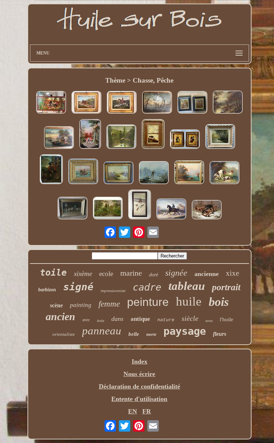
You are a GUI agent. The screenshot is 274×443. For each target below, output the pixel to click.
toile (53, 272)
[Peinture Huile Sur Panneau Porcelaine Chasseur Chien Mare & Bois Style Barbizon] (90, 134)
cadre (147, 287)
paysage (184, 331)
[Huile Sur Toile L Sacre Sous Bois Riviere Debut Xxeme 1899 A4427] (121, 137)
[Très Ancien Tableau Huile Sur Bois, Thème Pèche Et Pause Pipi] (157, 103)
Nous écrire (139, 373)
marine (131, 273)
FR (146, 411)
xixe (232, 273)
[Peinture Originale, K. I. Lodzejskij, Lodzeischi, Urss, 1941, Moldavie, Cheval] (139, 205)
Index (139, 361)
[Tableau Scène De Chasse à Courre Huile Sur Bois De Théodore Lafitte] (72, 209)
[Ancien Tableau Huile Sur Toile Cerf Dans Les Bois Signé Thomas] (227, 103)
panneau (101, 330)
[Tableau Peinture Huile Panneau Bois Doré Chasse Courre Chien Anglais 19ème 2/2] (86, 103)
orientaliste (63, 334)
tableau (186, 286)
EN (132, 411)
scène (56, 305)
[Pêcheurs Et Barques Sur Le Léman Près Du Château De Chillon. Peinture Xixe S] (189, 173)
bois (219, 301)
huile (189, 301)
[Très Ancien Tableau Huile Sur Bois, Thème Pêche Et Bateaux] (59, 138)
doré (153, 274)
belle (133, 334)
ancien (60, 316)
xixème (83, 273)
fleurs (219, 334)
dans (117, 318)
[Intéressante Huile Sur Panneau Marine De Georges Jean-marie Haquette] (83, 172)
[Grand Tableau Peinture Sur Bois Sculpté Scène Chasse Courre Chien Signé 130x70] (51, 103)
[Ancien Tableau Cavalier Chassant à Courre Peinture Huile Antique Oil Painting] (171, 210)
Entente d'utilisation (139, 398)
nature (165, 320)
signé (78, 287)
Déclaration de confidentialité (139, 386)
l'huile (226, 319)
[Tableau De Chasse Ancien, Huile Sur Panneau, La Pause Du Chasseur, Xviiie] (51, 170)
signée (176, 272)
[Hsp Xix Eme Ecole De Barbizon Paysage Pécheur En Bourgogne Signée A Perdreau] (108, 209)
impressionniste (113, 290)
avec (86, 319)
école (100, 321)
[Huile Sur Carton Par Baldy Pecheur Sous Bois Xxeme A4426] (220, 137)
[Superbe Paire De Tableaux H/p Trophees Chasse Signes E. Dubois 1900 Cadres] (185, 139)
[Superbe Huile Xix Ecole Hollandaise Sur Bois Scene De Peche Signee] (118, 174)
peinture (148, 302)
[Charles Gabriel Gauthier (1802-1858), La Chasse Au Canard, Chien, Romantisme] (154, 173)
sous (209, 320)
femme (109, 303)
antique (140, 319)
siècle (190, 318)
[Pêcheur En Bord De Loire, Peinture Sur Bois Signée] (153, 134)
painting (80, 305)
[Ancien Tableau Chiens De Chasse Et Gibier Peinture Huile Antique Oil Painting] (224, 173)
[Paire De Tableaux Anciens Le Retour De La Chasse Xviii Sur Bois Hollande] (192, 103)
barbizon (47, 289)
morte (151, 334)
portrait (226, 287)
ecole (106, 273)
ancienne (206, 273)
